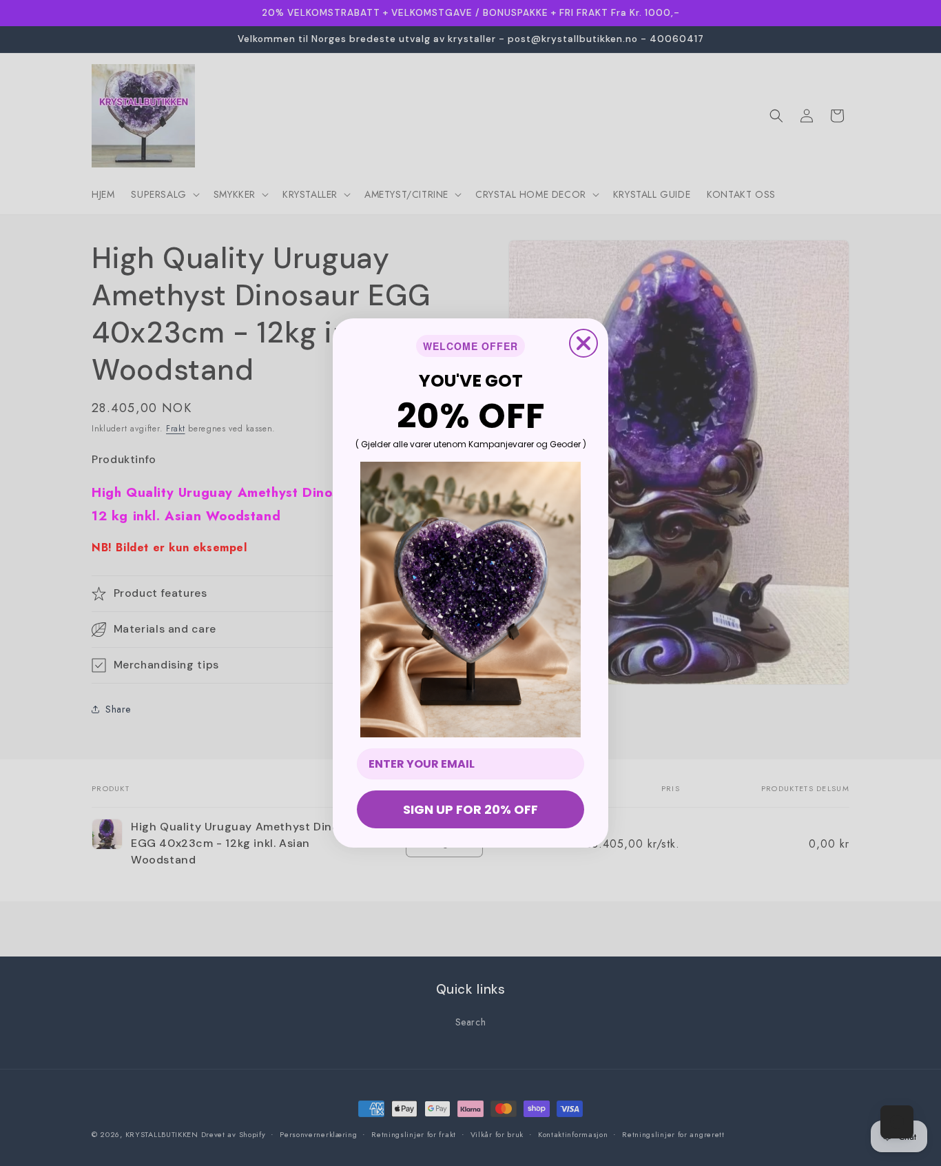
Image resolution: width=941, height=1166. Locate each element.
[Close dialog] (583, 343)
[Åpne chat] (896, 1121)
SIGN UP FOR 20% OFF (470, 809)
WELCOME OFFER (470, 346)
